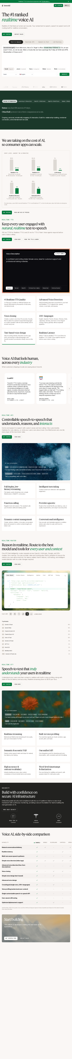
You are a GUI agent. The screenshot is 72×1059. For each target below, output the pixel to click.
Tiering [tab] (58, 575)
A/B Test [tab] (50, 575)
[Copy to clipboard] (65, 575)
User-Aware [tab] (9, 575)
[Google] (19, 614)
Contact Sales (18, 34)
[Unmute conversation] (67, 477)
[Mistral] (31, 614)
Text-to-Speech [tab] (16, 42)
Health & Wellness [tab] (39, 101)
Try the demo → (46, 1)
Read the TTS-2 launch (31, 239)
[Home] (6, 5)
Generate (64, 74)
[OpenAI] (10, 614)
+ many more (38, 614)
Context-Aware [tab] (20, 575)
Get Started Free (10, 938)
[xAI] (23, 614)
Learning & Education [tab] (25, 101)
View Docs (17, 239)
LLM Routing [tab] (57, 42)
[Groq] (27, 614)
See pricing (7, 212)
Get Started (7, 34)
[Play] (57, 74)
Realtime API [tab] (29, 42)
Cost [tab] (44, 575)
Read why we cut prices (21, 212)
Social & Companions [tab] (9, 101)
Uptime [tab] (38, 575)
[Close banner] (68, 1)
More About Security (9, 809)
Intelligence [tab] (30, 575)
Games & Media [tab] (66, 101)
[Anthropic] (14, 614)
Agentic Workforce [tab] (53, 101)
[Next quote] (69, 388)
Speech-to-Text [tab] (43, 42)
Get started (58, 5)
